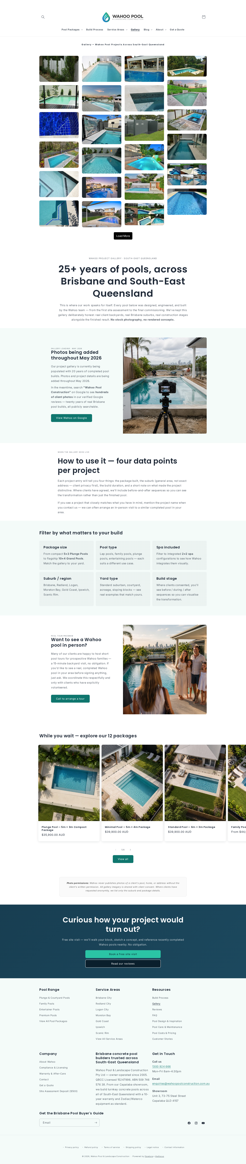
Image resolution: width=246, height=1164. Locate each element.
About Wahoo (47, 1061)
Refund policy (91, 1147)
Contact (44, 1079)
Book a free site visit (123, 954)
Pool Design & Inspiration (167, 1021)
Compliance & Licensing (53, 1067)
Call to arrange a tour (70, 698)
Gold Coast (102, 1021)
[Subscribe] (95, 1123)
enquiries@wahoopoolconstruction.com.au (181, 1083)
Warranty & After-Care (52, 1073)
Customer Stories (162, 1038)
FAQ (154, 1015)
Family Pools (46, 1003)
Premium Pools (48, 1015)
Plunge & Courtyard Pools (54, 997)
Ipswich (100, 1027)
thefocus (159, 1156)
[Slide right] (130, 849)
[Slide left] (115, 849)
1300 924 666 (161, 1066)
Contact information (174, 1147)
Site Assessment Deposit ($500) (58, 1091)
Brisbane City (104, 997)
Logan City (102, 1009)
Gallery (156, 1003)
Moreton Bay (103, 1015)
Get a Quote (46, 1085)
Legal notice (153, 1147)
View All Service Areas (109, 1038)
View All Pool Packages (53, 1021)
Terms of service (112, 1147)
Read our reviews (123, 963)
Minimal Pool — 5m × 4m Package (127, 827)
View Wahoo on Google (71, 417)
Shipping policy (133, 1147)
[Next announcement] (205, 3)
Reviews (157, 1009)
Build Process (160, 997)
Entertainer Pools (49, 1009)
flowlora (149, 1156)
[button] (43, 17)
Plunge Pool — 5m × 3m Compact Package (64, 829)
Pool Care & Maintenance (167, 1027)
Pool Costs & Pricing (164, 1033)
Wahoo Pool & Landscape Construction (110, 1156)
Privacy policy (72, 1147)
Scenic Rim (102, 1033)
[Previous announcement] (40, 3)
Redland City (103, 1003)
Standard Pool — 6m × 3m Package (191, 827)
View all (123, 859)
